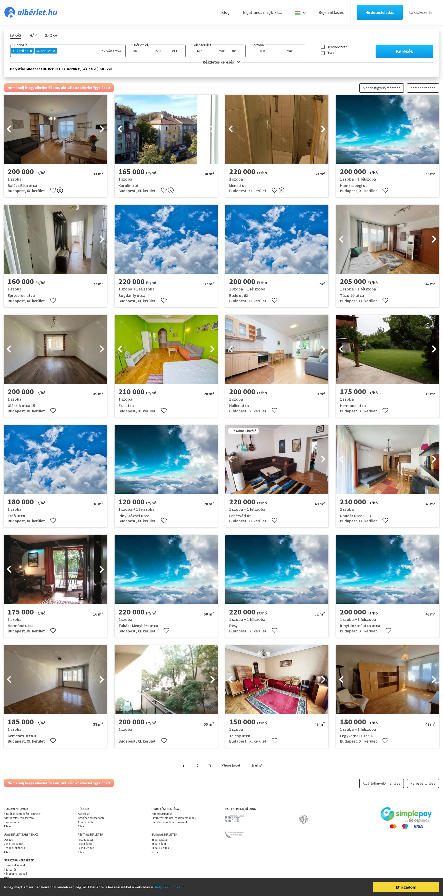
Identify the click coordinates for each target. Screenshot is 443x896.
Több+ (7, 826)
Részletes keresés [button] (219, 62)
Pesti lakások (86, 839)
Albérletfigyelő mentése (381, 88)
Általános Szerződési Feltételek (22, 814)
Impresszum (11, 822)
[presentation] (9, 129)
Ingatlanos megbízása (262, 12)
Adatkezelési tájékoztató (19, 818)
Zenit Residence (13, 844)
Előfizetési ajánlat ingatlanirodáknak (174, 818)
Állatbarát (10, 869)
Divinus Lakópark (14, 848)
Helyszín (20, 45)
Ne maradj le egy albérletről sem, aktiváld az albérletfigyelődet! (59, 87)
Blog (225, 12)
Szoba (259, 45)
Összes (8, 839)
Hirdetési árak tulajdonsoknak (170, 822)
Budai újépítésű (161, 848)
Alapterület (202, 45)
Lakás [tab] (15, 35)
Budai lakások (160, 839)
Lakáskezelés (420, 12)
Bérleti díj (141, 45)
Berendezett (337, 47)
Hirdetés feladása (162, 814)
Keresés (404, 51)
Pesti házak (85, 844)
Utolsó (256, 765)
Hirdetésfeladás (380, 12)
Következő (230, 765)
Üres (330, 53)
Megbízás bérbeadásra (91, 818)
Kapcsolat (84, 814)
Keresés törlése (423, 88)
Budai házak (159, 844)
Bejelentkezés (331, 12)
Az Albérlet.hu (86, 822)
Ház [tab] (33, 35)
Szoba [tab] (51, 35)
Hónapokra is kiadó (15, 874)
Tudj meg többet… (169, 887)
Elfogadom (406, 887)
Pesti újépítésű (86, 848)
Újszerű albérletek (15, 865)
